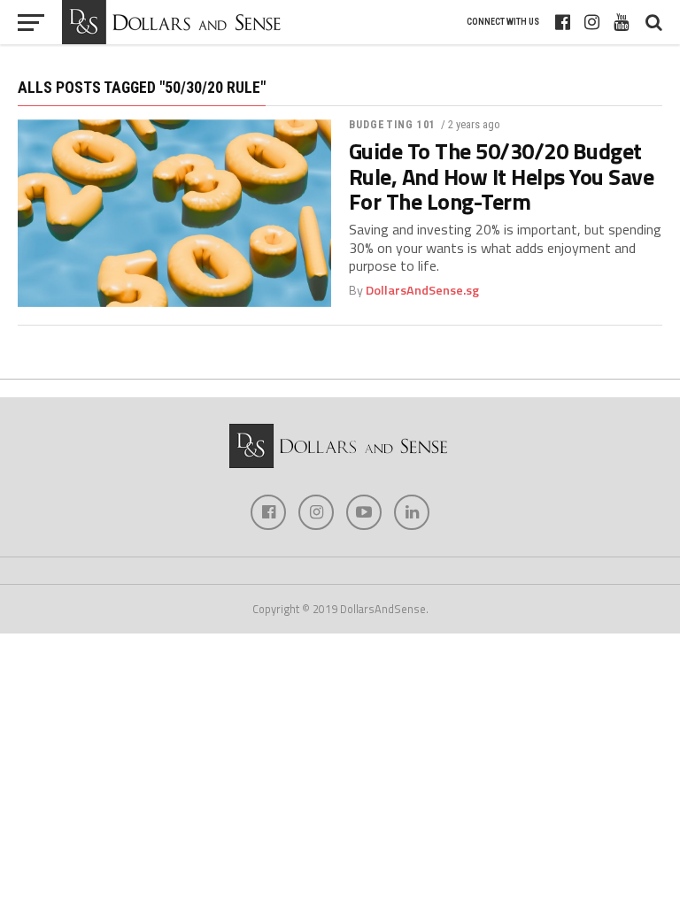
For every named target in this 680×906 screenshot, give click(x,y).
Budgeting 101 (393, 125)
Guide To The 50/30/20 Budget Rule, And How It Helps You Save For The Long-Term (501, 176)
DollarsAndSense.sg (422, 290)
